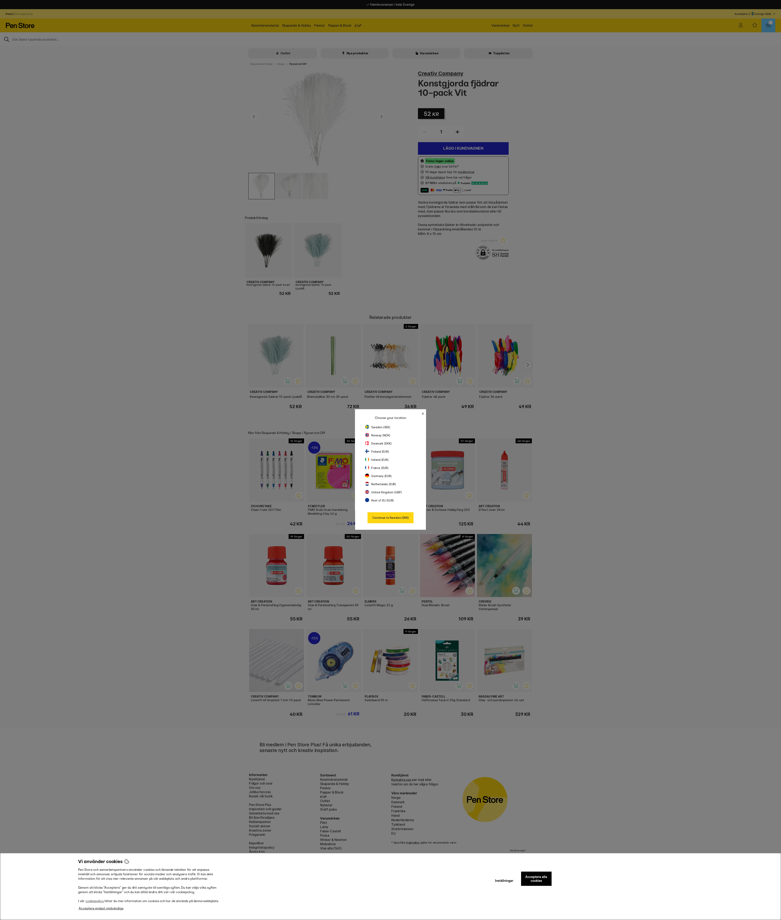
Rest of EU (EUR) (382, 500)
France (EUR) (379, 468)
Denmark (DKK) (381, 443)
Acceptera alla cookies (536, 879)
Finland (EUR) (380, 451)
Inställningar (504, 881)
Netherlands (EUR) (383, 484)
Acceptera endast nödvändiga (101, 908)
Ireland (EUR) (380, 459)
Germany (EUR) (381, 476)
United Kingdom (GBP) (386, 492)
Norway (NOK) (380, 435)
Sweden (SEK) (380, 427)
